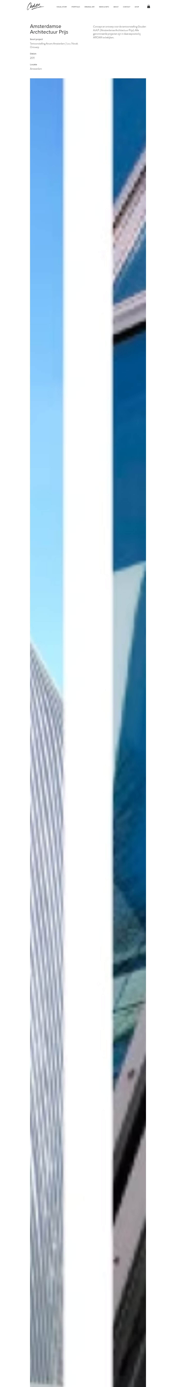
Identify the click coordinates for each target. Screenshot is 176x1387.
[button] (148, 6)
